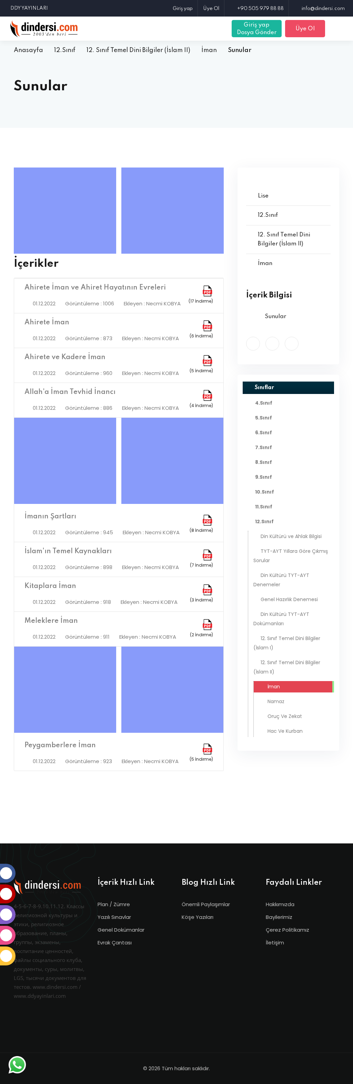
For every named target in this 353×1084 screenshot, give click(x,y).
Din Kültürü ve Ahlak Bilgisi (291, 536)
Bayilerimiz (279, 917)
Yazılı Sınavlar (114, 917)
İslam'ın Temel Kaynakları (68, 551)
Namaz (275, 701)
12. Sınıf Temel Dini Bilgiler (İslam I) (286, 643)
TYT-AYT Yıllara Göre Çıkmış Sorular (290, 556)
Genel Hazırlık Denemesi (289, 599)
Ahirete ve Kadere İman (64, 357)
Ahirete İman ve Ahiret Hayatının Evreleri (95, 287)
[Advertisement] (67, 211)
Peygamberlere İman (60, 745)
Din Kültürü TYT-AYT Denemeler (281, 580)
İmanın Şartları (50, 516)
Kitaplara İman (50, 586)
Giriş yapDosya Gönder (256, 29)
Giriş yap (183, 8)
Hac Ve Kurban (284, 731)
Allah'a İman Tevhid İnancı (69, 392)
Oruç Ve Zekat (284, 716)
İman (209, 50)
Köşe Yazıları (197, 917)
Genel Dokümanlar (121, 929)
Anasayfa (28, 50)
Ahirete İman (46, 322)
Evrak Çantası (115, 942)
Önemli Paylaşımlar (206, 904)
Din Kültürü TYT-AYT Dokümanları (281, 619)
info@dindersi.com (323, 8)
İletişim (275, 942)
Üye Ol (211, 8)
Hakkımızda (280, 904)
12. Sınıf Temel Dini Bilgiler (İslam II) (138, 50)
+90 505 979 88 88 (260, 8)
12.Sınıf (64, 50)
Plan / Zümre (114, 904)
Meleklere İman (51, 621)
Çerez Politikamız (287, 929)
